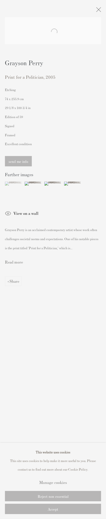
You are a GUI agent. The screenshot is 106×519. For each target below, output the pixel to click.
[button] (14, 184)
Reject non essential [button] (53, 496)
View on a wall (26, 213)
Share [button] (14, 281)
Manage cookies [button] (53, 482)
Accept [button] (53, 509)
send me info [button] (18, 161)
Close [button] (97, 11)
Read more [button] (14, 261)
